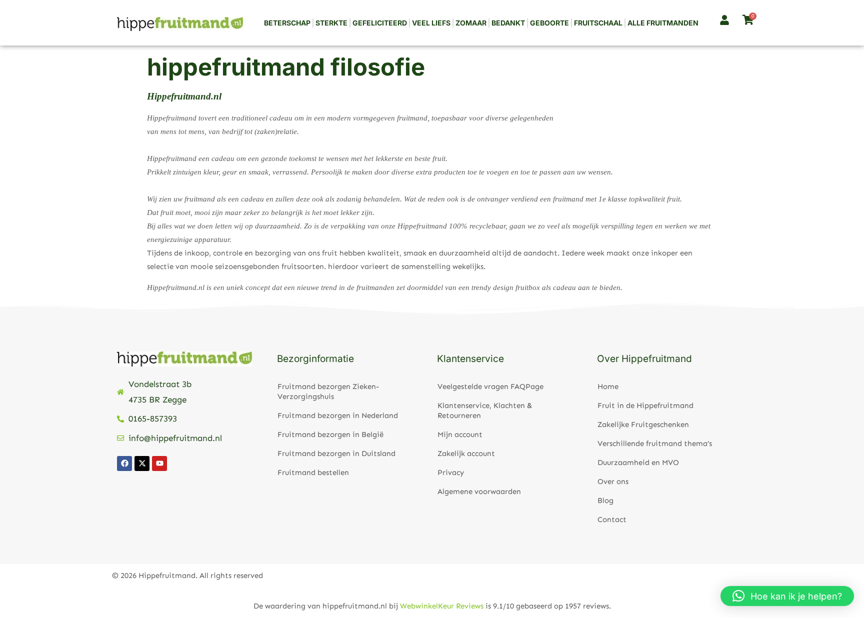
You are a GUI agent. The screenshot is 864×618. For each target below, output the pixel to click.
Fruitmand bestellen (313, 472)
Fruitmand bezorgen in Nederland (338, 415)
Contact (612, 519)
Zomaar (471, 22)
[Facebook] (124, 463)
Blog (606, 500)
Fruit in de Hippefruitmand (646, 405)
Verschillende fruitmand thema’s (655, 443)
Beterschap (287, 22)
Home (608, 386)
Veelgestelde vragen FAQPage (491, 386)
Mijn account (460, 434)
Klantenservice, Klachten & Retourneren (485, 410)
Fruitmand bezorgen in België (331, 434)
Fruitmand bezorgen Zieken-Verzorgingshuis (328, 391)
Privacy (451, 472)
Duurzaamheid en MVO (638, 462)
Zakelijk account (466, 453)
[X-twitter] (142, 463)
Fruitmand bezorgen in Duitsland (337, 453)
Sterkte (332, 22)
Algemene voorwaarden (479, 491)
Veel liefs (431, 22)
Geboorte (549, 22)
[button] (787, 596)
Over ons (613, 481)
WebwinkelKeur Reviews (442, 606)
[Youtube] (159, 463)
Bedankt (508, 22)
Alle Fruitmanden (663, 22)
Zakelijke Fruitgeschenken (643, 424)
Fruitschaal (598, 22)
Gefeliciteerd (379, 22)
